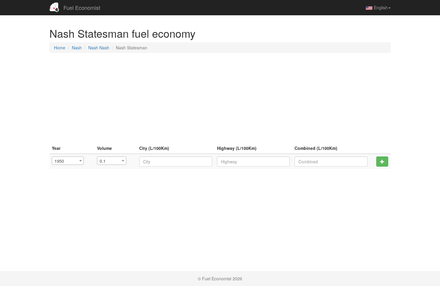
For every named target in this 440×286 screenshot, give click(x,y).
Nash (77, 48)
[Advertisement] (220, 101)
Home (59, 48)
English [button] (381, 7)
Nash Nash (98, 48)
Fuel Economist (81, 7)
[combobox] (68, 160)
